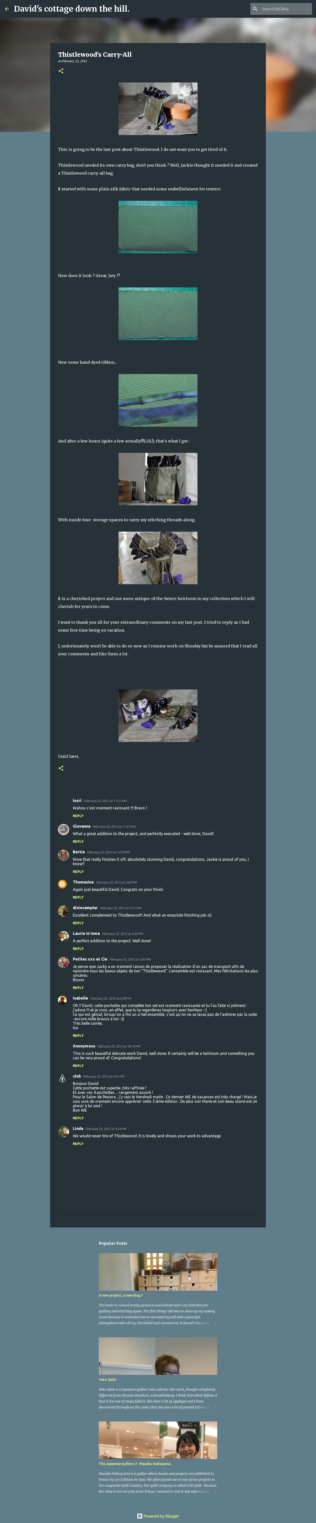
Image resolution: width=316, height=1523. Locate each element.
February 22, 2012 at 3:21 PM (120, 908)
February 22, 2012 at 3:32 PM (122, 933)
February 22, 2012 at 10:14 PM (118, 1046)
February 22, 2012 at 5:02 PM (129, 959)
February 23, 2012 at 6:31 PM (103, 1076)
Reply (78, 816)
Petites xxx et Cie (90, 959)
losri (77, 800)
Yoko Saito (107, 1380)
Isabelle (80, 998)
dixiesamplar (85, 907)
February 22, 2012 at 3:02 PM (116, 882)
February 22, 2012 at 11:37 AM (113, 826)
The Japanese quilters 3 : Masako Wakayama (135, 1464)
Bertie (79, 852)
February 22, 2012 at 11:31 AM (104, 800)
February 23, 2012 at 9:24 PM (105, 1128)
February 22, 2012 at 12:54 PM (108, 852)
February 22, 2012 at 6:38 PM (110, 998)
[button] (61, 71)
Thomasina (83, 882)
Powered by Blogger (161, 1516)
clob (77, 1076)
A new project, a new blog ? (121, 1295)
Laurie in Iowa (86, 933)
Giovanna (81, 826)
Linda (78, 1128)
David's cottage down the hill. (72, 9)
